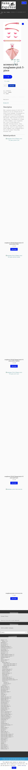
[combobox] (14, 632)
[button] (23, 24)
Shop (5, 12)
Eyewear (8, 12)
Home (2, 12)
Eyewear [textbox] (13, 632)
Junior (7, 93)
